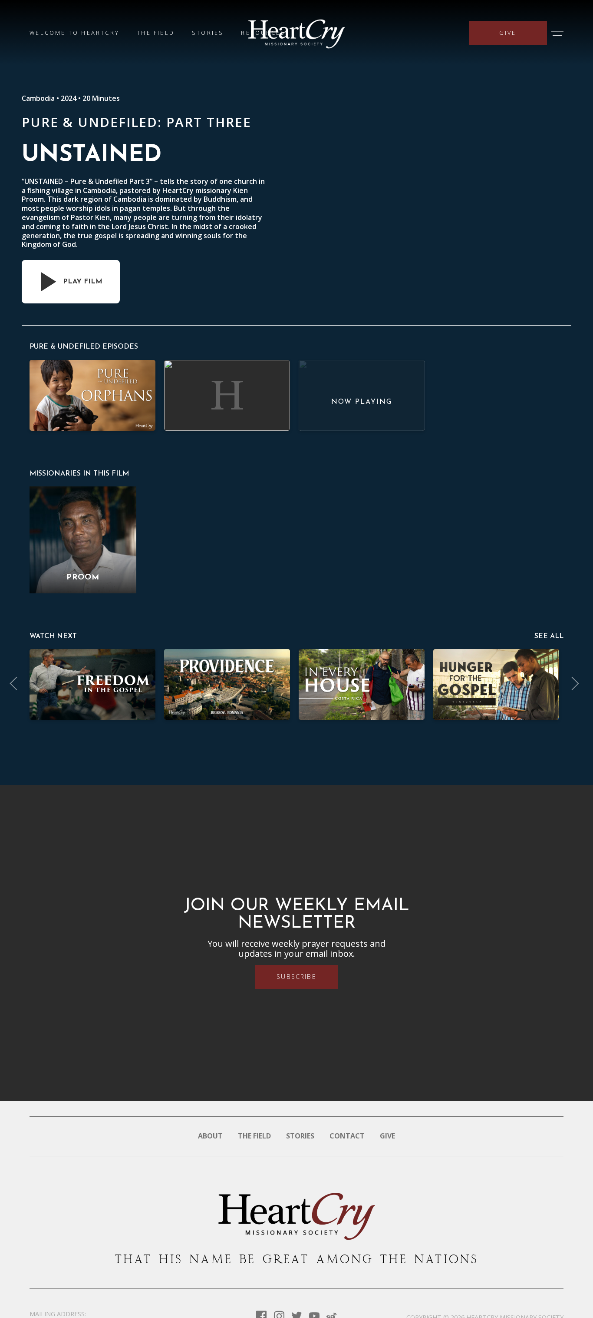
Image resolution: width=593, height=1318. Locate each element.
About (210, 1136)
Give (508, 33)
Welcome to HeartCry (74, 33)
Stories (208, 33)
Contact (347, 1136)
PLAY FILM (82, 281)
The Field (156, 33)
